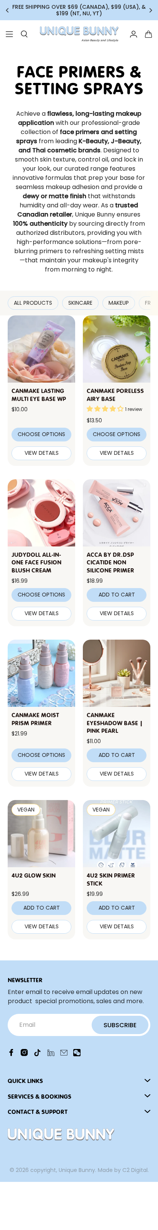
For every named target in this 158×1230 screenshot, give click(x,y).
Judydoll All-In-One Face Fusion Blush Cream (36, 562)
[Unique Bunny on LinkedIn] (50, 1054)
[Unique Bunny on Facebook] (11, 1054)
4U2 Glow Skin (34, 875)
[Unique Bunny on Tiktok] (37, 1054)
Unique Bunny (77, 1170)
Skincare (80, 303)
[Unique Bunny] (79, 34)
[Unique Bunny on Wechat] (77, 1054)
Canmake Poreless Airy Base (115, 394)
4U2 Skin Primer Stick (111, 879)
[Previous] (8, 10)
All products (33, 303)
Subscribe (120, 1025)
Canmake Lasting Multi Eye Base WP (39, 394)
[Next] (150, 10)
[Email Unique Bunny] (63, 1054)
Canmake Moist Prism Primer (35, 718)
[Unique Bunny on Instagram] (24, 1054)
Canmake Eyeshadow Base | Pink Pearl (115, 722)
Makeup (119, 303)
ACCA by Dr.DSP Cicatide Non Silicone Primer (110, 562)
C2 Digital (135, 1170)
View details (42, 453)
